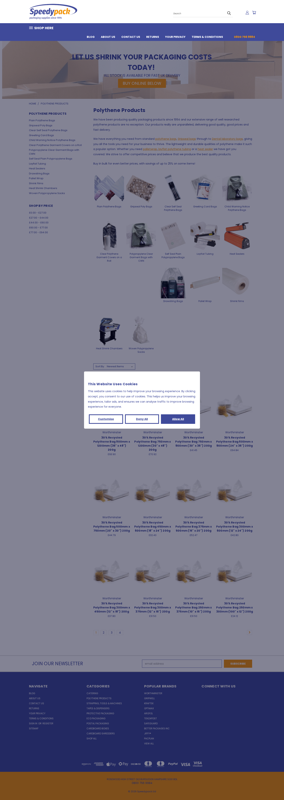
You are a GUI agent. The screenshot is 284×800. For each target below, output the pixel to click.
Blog (91, 37)
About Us (108, 37)
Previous (274, 788)
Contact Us (130, 37)
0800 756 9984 (244, 37)
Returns (152, 37)
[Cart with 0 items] (254, 12)
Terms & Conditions (207, 37)
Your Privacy (175, 37)
